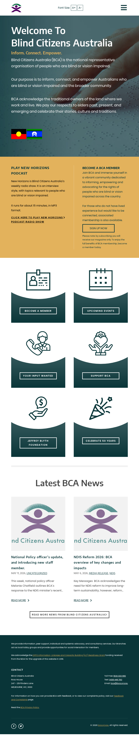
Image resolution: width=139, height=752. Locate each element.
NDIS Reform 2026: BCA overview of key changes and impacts (97, 562)
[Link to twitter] (20, 726)
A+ (73, 8)
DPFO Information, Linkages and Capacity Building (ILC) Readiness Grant (69, 655)
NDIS (112, 573)
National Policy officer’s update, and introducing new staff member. (37, 562)
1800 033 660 (119, 675)
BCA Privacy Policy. (30, 707)
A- (80, 8)
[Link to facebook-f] (13, 726)
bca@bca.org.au (119, 683)
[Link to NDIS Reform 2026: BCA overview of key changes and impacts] (101, 524)
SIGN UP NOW (98, 228)
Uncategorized (37, 573)
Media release (98, 573)
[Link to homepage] (16, 7)
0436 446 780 (115, 679)
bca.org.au (103, 725)
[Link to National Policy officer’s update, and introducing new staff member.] (38, 524)
